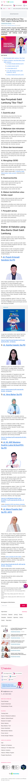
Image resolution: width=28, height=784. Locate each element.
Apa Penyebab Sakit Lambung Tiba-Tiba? (14, 58)
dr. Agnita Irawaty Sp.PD (13, 66)
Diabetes (10, 614)
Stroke (20, 614)
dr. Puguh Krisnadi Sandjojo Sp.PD (15, 63)
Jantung (16, 614)
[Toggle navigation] (2, 2)
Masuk (24, 1)
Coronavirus (4, 614)
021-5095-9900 (6, 694)
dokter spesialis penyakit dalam (13, 556)
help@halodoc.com (7, 691)
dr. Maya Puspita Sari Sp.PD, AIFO (15, 74)
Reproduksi (8, 620)
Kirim (23, 605)
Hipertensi (15, 617)
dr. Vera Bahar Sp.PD (12, 68)
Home (4, 8)
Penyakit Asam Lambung (6, 23)
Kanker (3, 620)
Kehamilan (3, 617)
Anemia (21, 617)
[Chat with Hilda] (26, 586)
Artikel (9, 8)
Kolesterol (9, 617)
